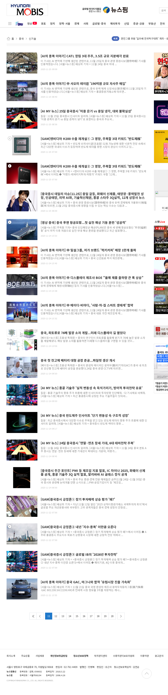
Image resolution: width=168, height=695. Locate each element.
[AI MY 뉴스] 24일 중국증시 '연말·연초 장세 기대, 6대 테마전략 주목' (87, 443)
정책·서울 (64, 23)
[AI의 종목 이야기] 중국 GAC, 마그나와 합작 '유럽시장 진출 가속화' (86, 582)
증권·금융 (138, 23)
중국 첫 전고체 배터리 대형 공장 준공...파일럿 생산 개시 (78, 360)
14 (70, 616)
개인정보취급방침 (58, 655)
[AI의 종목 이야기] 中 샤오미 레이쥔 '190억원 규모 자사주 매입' (83, 83)
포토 (43, 23)
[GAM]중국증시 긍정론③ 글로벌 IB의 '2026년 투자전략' (79, 554)
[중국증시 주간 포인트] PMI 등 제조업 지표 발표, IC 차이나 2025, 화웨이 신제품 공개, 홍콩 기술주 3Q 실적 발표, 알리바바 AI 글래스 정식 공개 (93, 472)
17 (91, 616)
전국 (162, 23)
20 (112, 616)
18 (98, 616)
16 (84, 616)
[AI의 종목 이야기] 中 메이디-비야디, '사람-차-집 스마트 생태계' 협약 (87, 305)
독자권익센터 (100, 655)
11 (48, 616)
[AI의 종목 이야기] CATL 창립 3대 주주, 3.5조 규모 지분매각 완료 (85, 56)
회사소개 (11, 655)
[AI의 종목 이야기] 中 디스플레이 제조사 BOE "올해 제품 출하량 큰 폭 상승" (92, 278)
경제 (76, 23)
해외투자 (115, 23)
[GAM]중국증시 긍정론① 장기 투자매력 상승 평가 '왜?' (78, 499)
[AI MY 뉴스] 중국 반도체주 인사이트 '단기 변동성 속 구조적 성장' (85, 415)
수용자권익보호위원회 (123, 655)
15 (77, 616)
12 (55, 616)
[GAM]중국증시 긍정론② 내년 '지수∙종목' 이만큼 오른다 (78, 527)
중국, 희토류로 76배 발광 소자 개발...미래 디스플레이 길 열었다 (83, 333)
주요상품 (25, 655)
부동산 (152, 23)
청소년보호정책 (80, 655)
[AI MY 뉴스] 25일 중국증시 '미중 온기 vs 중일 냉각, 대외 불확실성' (86, 111)
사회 (85, 23)
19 (105, 616)
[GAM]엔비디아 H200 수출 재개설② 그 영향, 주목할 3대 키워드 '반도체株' (91, 166)
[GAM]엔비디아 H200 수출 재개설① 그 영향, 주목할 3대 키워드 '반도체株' (91, 139)
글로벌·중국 (99, 23)
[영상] (22, 145)
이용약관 (144, 655)
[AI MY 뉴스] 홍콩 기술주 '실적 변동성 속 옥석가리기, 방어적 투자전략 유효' (92, 388)
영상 (29, 23)
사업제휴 (40, 655)
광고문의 (159, 655)
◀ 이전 (40, 616)
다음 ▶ (121, 616)
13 (63, 616)
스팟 (160, 222)
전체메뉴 (10, 23)
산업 (126, 23)
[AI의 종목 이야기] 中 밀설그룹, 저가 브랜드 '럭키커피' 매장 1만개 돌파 (88, 250)
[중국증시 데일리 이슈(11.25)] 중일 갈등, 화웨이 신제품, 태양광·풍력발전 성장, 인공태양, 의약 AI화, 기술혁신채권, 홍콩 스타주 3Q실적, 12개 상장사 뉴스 (93, 196)
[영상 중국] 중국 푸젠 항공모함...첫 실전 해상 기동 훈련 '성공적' (83, 222)
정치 (52, 23)
